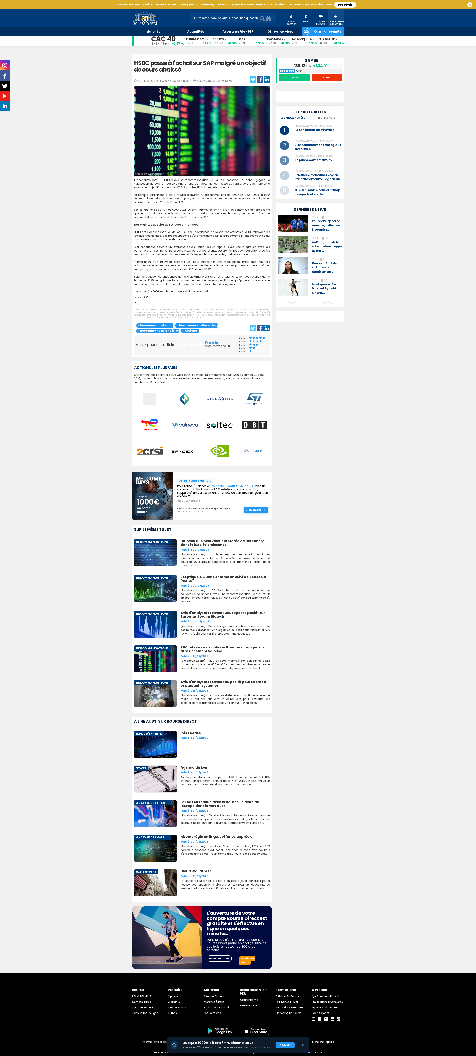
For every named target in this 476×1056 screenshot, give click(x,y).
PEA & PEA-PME (141, 996)
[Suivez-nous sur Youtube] (5, 97)
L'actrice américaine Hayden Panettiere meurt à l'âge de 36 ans (317, 179)
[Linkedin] (332, 1019)
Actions (191, 331)
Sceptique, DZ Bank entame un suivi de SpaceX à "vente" (223, 578)
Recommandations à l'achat (159, 331)
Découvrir (345, 5)
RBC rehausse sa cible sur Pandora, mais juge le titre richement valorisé (223, 649)
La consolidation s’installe (314, 130)
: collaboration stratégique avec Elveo (318, 147)
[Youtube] (338, 1019)
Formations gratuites (289, 1007)
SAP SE (311, 60)
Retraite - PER (248, 1005)
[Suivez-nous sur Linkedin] (5, 107)
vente (326, 77)
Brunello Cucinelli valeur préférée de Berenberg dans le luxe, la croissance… (223, 543)
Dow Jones (274, 39)
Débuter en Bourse (288, 996)
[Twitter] (326, 1018)
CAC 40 (163, 39)
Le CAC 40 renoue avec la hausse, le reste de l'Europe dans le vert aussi (220, 804)
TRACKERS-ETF (177, 1007)
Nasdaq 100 (301, 39)
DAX (242, 39)
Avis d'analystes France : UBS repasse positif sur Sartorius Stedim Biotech (223, 614)
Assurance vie (249, 1000)
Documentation (219, 958)
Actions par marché (216, 1007)
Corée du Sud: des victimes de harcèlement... (325, 267)
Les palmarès (212, 1013)
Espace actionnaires (325, 1007)
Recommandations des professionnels (198, 325)
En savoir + (285, 1045)
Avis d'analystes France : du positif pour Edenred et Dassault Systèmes (223, 684)
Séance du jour (214, 996)
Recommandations (155, 325)
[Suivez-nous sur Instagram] (5, 67)
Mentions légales (323, 1042)
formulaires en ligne (145, 1013)
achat (294, 77)
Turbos (172, 1013)
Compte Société (143, 1007)
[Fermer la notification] (302, 1045)
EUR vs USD (327, 39)
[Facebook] (319, 1019)
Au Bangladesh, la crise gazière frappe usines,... (327, 246)
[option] (310, 223)
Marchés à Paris (214, 1002)
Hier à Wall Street (196, 871)
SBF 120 (218, 39)
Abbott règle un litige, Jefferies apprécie (217, 836)
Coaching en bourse (289, 1013)
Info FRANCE (191, 732)
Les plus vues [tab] (326, 118)
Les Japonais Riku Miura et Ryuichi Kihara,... (325, 288)
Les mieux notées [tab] (293, 118)
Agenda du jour (194, 767)
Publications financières (327, 1002)
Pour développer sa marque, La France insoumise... (326, 225)
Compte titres (141, 1002)
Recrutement (320, 1013)
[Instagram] (313, 1019)
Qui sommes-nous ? (325, 996)
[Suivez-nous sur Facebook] (5, 77)
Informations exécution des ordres (164, 1042)
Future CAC (195, 39)
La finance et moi (287, 1002)
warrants (174, 1002)
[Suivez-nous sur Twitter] (5, 87)
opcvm (173, 996)
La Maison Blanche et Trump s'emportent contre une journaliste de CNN (317, 194)
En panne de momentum (313, 160)
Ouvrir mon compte (247, 960)
